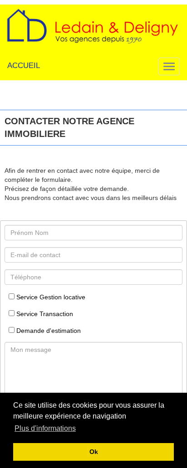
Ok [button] (93, 451)
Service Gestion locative (50, 297)
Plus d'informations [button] (45, 428)
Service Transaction (44, 313)
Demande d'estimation (48, 330)
